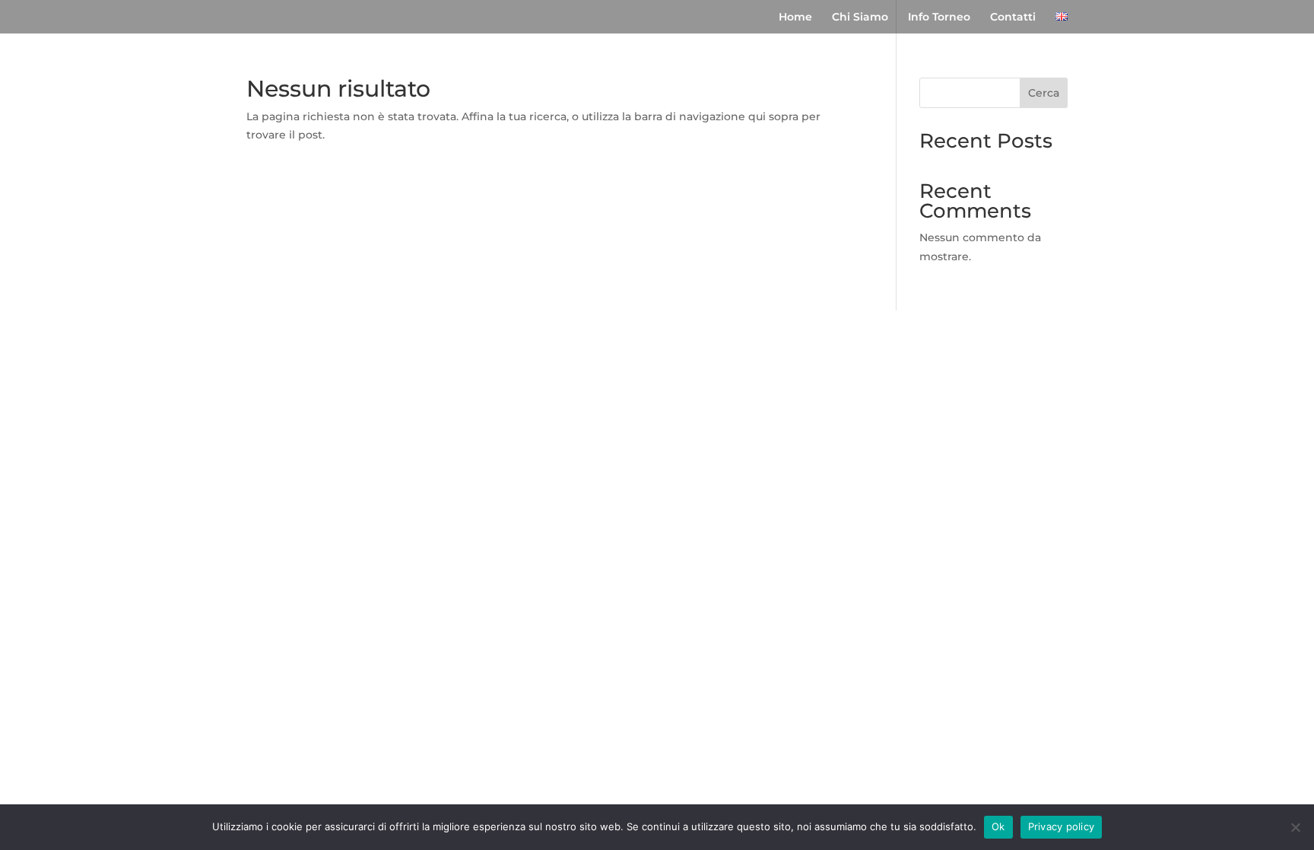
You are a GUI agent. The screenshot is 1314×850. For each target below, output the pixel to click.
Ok (998, 826)
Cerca (1043, 93)
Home (795, 17)
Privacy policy (1061, 826)
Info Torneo (939, 17)
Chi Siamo (860, 17)
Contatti (1013, 17)
